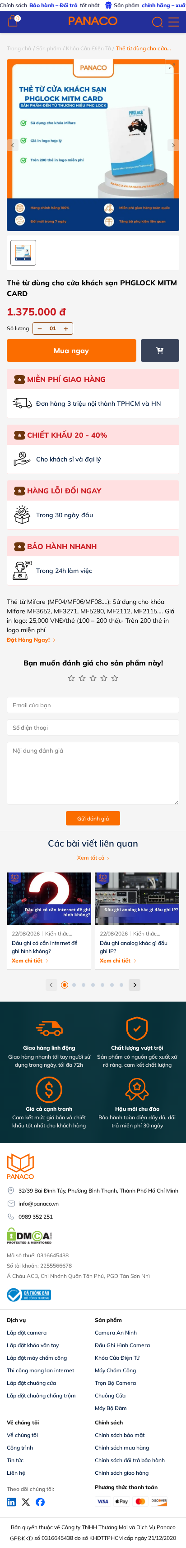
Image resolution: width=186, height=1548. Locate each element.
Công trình (20, 1447)
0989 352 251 (36, 1216)
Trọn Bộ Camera (115, 1382)
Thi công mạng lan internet (40, 1370)
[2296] (160, 350)
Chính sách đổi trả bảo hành (130, 1460)
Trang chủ (19, 48)
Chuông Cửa (110, 1395)
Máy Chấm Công (115, 1370)
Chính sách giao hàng (122, 1472)
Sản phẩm (48, 48)
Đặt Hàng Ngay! (28, 639)
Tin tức (15, 1460)
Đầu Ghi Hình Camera (122, 1345)
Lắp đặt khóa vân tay (33, 1345)
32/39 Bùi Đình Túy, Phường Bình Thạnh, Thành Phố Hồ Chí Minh (98, 1190)
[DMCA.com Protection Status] (29, 1243)
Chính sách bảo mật (119, 1435)
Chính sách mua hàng (122, 1447)
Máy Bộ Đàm (111, 1408)
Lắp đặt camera (26, 1332)
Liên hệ (16, 1472)
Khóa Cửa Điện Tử (88, 48)
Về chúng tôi (22, 1435)
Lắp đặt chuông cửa (31, 1382)
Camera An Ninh (116, 1332)
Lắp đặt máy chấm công (37, 1357)
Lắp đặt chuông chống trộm (41, 1395)
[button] (64, 985)
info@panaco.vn (39, 1203)
